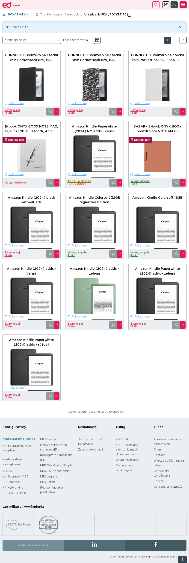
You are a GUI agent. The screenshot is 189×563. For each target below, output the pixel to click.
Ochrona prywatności (168, 486)
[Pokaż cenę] (50, 112)
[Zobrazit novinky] (182, 559)
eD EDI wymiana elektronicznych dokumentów (127, 450)
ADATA (7, 471)
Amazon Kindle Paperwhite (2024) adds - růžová (31, 342)
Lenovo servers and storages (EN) (53, 447)
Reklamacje (87, 427)
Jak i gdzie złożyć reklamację (90, 442)
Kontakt (159, 455)
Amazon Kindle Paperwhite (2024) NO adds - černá (94, 129)
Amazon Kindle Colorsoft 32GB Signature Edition (94, 200)
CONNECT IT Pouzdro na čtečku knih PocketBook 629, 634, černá (31, 60)
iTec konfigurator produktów (51, 490)
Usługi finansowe (127, 460)
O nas (158, 427)
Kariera (159, 481)
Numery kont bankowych (125, 468)
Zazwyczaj (12, 111)
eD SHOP (122, 439)
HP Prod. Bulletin (14, 493)
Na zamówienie (15, 182)
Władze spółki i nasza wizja (169, 463)
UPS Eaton (47, 482)
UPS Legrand (49, 476)
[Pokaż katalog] (97, 40)
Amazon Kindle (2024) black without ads (31, 200)
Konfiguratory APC (16, 476)
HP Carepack (12, 482)
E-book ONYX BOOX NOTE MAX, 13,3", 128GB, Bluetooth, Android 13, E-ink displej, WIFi (32, 131)
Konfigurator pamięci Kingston (17, 448)
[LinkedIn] (94, 545)
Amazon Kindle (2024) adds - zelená (94, 271)
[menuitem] (19, 448)
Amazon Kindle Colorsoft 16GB (157, 197)
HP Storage (48, 439)
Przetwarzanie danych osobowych (169, 442)
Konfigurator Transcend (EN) (56, 457)
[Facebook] (155, 545)
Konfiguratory (14, 427)
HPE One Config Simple (56, 465)
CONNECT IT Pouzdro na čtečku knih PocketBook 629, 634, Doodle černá (94, 60)
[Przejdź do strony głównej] (11, 5)
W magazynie (140, 182)
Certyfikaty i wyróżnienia (162, 473)
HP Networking (13, 487)
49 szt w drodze (79, 182)
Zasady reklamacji (90, 449)
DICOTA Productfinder (55, 471)
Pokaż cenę (16, 103)
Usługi (121, 427)
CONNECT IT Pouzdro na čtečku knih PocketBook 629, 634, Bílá (157, 58)
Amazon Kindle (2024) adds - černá (31, 271)
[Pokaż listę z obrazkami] (104, 40)
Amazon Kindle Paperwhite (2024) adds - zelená (157, 271)
